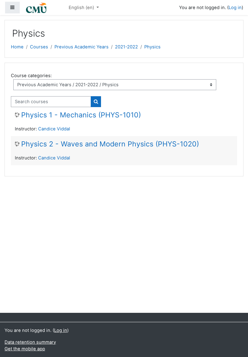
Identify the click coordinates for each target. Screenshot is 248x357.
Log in (235, 7)
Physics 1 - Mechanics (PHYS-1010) (81, 115)
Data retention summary (30, 342)
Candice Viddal (54, 129)
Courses (39, 47)
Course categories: (31, 75)
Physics (152, 47)
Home (17, 47)
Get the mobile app (25, 349)
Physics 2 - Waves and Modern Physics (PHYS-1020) (110, 144)
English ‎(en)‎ (82, 7)
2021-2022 (126, 47)
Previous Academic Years (81, 47)
